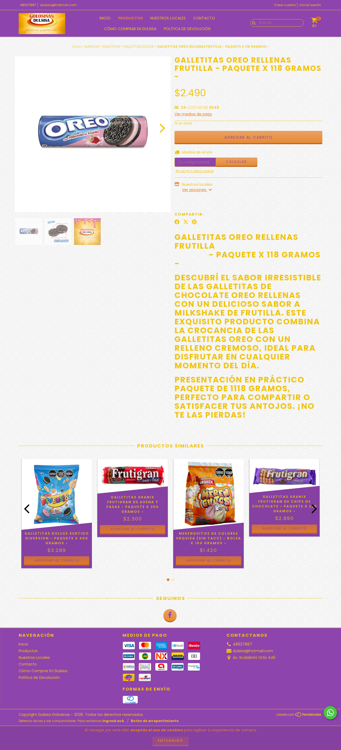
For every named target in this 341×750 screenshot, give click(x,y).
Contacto (204, 18)
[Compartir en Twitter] (185, 222)
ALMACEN (91, 46)
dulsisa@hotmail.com (58, 5)
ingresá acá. (113, 721)
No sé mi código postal (195, 171)
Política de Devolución (187, 28)
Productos (130, 18)
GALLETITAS (111, 46)
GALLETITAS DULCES (138, 46)
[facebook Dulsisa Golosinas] (170, 615)
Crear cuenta (285, 5)
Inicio (105, 18)
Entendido (170, 740)
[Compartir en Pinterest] (194, 222)
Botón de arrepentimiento (155, 721)
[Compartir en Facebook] (177, 222)
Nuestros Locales (168, 18)
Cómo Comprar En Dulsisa (130, 28)
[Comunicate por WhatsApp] (330, 712)
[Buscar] (252, 23)
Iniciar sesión (310, 5)
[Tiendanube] (299, 716)
